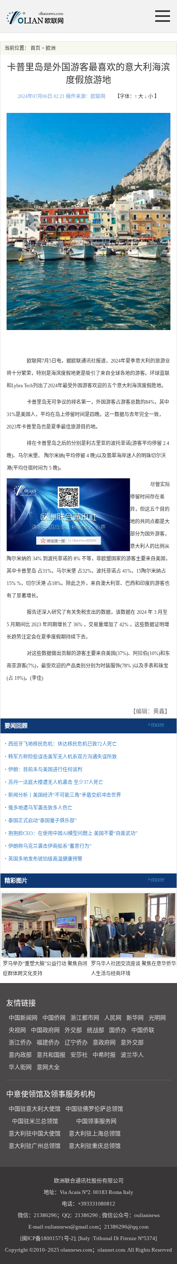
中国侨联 (142, 1030)
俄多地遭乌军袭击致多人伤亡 (40, 808)
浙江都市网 (84, 1018)
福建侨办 (48, 1042)
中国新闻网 (23, 1018)
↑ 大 (139, 96)
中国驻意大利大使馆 (35, 1109)
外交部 (73, 1030)
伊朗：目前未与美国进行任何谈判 (45, 769)
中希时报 (104, 1055)
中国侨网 (53, 1018)
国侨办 (117, 1030)
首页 (35, 48)
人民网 (112, 1018)
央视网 (17, 1030)
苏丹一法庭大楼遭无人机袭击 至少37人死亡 (55, 782)
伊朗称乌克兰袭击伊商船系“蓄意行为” (49, 846)
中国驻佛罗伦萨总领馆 (94, 1109)
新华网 (135, 1018)
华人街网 (20, 1067)
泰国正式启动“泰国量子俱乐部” (42, 821)
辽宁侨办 (76, 1042)
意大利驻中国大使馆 (35, 1134)
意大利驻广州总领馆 (35, 1146)
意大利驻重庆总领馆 (94, 1146)
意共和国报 (51, 1055)
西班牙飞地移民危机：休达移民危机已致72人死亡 (62, 744)
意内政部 (20, 1055)
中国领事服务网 (96, 1121)
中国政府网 (45, 1030)
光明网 (157, 1018)
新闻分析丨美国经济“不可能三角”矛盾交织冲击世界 (64, 795)
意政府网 (104, 1042)
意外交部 (132, 1042)
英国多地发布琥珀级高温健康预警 (45, 859)
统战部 (95, 1030)
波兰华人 (132, 1055)
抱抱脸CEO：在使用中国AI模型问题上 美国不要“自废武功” (72, 833)
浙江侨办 (20, 1042)
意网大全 (48, 1067)
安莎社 (79, 1055)
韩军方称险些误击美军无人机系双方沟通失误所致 (62, 757)
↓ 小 (148, 96)
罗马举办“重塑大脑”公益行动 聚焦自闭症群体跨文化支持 (45, 968)
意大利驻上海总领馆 (93, 1134)
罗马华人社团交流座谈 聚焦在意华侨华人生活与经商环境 (133, 968)
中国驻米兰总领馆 (35, 1121)
